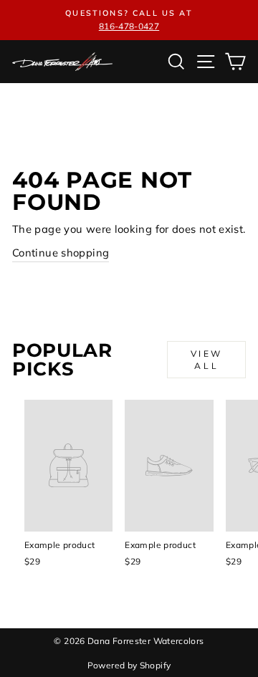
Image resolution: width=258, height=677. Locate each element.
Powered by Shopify (129, 665)
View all (207, 359)
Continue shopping (60, 252)
